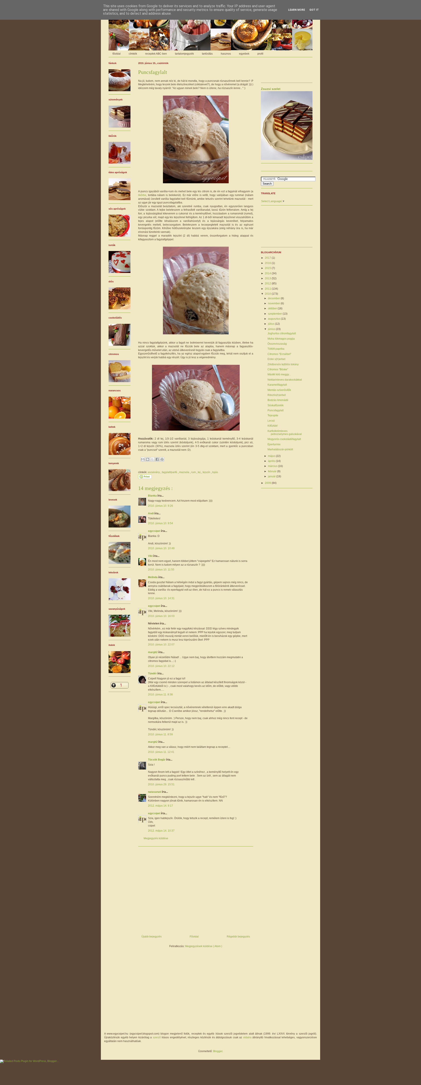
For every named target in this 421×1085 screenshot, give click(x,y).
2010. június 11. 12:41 (161, 752)
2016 (268, 263)
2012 (268, 283)
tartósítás (207, 53)
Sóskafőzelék (276, 405)
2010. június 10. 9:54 (160, 523)
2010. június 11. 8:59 (160, 734)
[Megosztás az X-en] (152, 459)
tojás (215, 472)
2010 (268, 293)
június (272, 329)
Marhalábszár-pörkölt (280, 449)
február (272, 471)
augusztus (274, 318)
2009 (268, 483)
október (273, 308)
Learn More (296, 9)
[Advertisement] (195, 889)
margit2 (153, 652)
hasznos (226, 53)
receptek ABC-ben (156, 53)
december (274, 298)
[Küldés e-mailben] (143, 459)
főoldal (116, 53)
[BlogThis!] (147, 459)
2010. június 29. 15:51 (161, 784)
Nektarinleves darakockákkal (285, 379)
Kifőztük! (273, 425)
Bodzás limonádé (278, 400)
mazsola (184, 472)
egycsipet (154, 531)
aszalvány (154, 472)
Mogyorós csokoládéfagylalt (284, 439)
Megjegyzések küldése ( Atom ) (203, 946)
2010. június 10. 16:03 (161, 616)
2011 (268, 288)
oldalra (247, 1037)
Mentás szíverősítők (279, 390)
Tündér (152, 673)
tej (199, 472)
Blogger (217, 1051)
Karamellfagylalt (277, 384)
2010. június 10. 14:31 (161, 598)
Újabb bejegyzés (151, 936)
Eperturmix (274, 444)
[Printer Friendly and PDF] (145, 477)
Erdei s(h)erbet (276, 359)
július (271, 323)
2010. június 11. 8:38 (160, 694)
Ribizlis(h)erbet (277, 395)
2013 (268, 278)
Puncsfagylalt (276, 410)
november (274, 303)
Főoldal (194, 936)
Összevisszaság (277, 343)
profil (260, 53)
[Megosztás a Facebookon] (157, 459)
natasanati (155, 791)
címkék (133, 53)
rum (193, 472)
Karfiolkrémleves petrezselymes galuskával (285, 432)
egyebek (244, 53)
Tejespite (273, 415)
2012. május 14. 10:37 (161, 830)
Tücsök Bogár (157, 759)
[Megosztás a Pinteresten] (162, 459)
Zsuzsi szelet (270, 89)
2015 (268, 268)
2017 (268, 257)
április (272, 461)
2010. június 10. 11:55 (161, 569)
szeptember (275, 313)
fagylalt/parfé (170, 472)
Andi (151, 513)
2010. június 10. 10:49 (161, 548)
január (272, 476)
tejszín (207, 472)
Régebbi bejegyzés (238, 936)
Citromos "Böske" (278, 369)
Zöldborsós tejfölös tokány (283, 364)
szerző (157, 1037)
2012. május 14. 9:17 (160, 805)
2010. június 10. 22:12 (161, 666)
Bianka (152, 495)
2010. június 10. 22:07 (161, 644)
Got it (314, 9)
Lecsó (271, 420)
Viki (150, 556)
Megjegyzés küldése (156, 838)
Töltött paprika (276, 348)
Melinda (153, 577)
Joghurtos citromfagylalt (282, 333)
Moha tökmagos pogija (281, 338)
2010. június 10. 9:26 (160, 505)
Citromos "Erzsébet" (279, 354)
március (273, 466)
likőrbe (142, 195)
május (272, 456)
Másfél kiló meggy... (279, 374)
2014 (268, 273)
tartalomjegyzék (184, 53)
